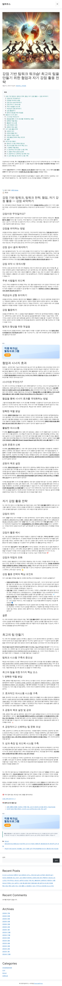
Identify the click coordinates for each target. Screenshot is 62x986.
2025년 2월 (6, 949)
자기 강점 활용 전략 (12, 129)
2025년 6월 (6, 938)
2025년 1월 (6, 951)
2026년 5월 (6, 919)
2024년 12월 (6, 954)
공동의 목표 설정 (12, 127)
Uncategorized (7, 967)
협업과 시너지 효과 (11, 115)
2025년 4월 (6, 943)
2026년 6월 (6, 916)
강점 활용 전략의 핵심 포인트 (16, 137)
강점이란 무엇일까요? (13, 98)
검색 (3, 857)
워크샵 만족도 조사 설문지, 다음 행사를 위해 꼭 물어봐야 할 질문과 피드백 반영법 (27, 883)
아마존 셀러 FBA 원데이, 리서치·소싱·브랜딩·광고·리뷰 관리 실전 (27, 809)
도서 (3, 970)
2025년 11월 (6, 935)
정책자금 (5, 976)
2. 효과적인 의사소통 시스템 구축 (17, 149)
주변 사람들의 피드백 (13, 106)
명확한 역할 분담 (12, 121)
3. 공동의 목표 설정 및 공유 (15, 151)
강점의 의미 (10, 131)
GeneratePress (38, 983)
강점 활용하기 (11, 110)
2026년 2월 (6, 927)
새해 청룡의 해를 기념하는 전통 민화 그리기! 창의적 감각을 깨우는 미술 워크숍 (31, 807)
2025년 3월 (6, 946)
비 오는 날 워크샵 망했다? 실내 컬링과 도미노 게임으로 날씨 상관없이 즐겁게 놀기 (27, 875)
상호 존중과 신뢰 (12, 125)
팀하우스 (6, 4)
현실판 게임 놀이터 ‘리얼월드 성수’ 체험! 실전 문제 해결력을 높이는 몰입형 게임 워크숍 (31, 848)
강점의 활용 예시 (12, 133)
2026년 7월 (6, 913)
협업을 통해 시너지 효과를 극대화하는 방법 (20, 119)
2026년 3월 (6, 924)
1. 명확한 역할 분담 (13, 147)
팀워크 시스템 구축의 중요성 (16, 143)
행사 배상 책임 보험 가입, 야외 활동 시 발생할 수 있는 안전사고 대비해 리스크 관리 (28, 886)
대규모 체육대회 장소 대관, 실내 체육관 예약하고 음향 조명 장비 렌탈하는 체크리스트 (28, 878)
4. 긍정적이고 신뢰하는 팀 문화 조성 (18, 153)
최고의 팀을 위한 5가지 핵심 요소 (17, 145)
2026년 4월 (6, 921)
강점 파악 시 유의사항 (13, 104)
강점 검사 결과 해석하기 (14, 102)
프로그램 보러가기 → (9, 799)
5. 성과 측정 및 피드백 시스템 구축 (17, 156)
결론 (8, 139)
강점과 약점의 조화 (13, 135)
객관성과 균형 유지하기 (14, 108)
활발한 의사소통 (12, 123)
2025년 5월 (6, 940)
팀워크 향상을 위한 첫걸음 (15, 112)
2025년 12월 (6, 932)
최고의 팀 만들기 (11, 141)
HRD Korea (14, 190)
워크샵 (7, 841)
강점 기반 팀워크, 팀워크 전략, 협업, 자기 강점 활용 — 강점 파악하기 (27, 96)
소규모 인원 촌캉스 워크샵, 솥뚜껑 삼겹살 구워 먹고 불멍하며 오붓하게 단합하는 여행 (28, 880)
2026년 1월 (6, 929)
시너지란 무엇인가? (13, 117)
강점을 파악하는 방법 (13, 100)
